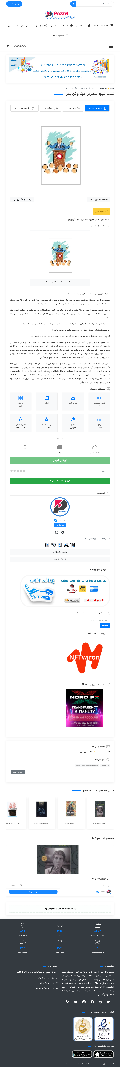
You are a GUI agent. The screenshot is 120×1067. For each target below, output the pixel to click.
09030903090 (20, 46)
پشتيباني (13, 25)
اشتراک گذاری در (21, 199)
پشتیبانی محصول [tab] (22, 108)
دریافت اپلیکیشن (59, 25)
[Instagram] (57, 533)
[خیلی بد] (11, 471)
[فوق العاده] (23, 471)
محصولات (103, 88)
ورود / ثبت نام (14, 3)
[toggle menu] (110, 46)
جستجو (105, 625)
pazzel (62, 520)
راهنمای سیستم (34, 25)
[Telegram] (63, 533)
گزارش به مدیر (101, 211)
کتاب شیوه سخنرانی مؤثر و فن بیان (86, 765)
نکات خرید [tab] (71, 108)
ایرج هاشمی (105, 765)
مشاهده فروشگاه (60, 552)
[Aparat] (100, 1002)
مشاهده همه (17, 772)
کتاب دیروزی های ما (101, 878)
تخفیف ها (58, 35)
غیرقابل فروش (60, 460)
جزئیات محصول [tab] (95, 108)
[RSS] (68, 1002)
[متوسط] (17, 471)
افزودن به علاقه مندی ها (60, 480)
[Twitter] (108, 1002)
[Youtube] (76, 1002)
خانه (112, 88)
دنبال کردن (60, 525)
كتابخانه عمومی (103, 752)
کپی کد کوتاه (60, 559)
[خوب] (20, 471)
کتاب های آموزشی (85, 752)
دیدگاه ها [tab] (48, 108)
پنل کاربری (81, 25)
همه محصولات (101, 25)
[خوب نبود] (14, 471)
